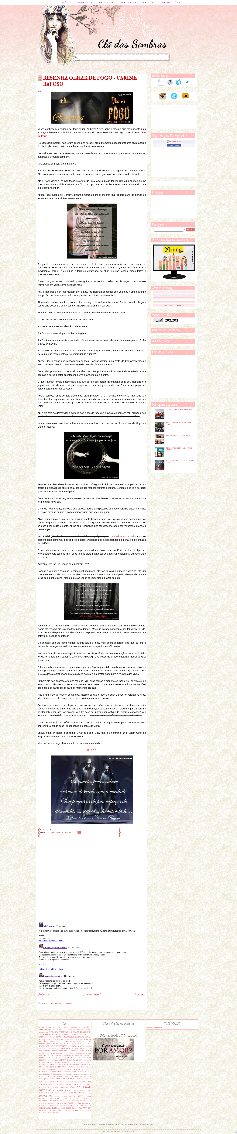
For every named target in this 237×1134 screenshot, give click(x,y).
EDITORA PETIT (77, 1062)
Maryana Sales (115, 1131)
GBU (40, 1074)
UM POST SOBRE (64, 1108)
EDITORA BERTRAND (83, 1048)
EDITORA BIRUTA (45, 1051)
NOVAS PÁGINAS (85, 1090)
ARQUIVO (149, 2)
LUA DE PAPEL (54, 1084)
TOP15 (54, 1108)
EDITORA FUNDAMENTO (63, 1055)
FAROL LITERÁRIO (78, 1072)
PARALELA (87, 1093)
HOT (49, 1079)
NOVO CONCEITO (46, 1093)
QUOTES (78, 1099)
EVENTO (55, 1072)
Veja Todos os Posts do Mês (174, 305)
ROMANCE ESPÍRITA (79, 1101)
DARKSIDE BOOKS (83, 1037)
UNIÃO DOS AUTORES (81, 1108)
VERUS (88, 1110)
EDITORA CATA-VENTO (47, 1053)
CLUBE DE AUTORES (84, 1034)
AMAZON (61, 1029)
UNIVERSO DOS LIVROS (48, 1110)
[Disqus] (92, 885)
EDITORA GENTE (54, 1058)
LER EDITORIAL (64, 1082)
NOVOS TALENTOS (75, 1093)
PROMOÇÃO (66, 1098)
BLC (46, 1032)
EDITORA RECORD (54, 1065)
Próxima (140, 994)
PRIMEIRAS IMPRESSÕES (49, 1098)
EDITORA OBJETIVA (46, 1062)
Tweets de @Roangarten (154, 1027)
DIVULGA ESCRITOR (58, 1046)
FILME (88, 1072)
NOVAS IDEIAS (74, 1090)
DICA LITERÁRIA (84, 1044)
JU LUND (80, 1079)
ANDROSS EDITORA (75, 1030)
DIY (69, 1046)
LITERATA (74, 1082)
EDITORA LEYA (85, 1060)
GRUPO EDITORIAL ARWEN (51, 1076)
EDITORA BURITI (57, 1051)
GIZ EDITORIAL (86, 1074)
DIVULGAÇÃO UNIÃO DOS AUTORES (178, 435)
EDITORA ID (86, 1058)
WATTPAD (42, 1112)
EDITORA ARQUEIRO (66, 1048)
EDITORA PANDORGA (62, 1062)
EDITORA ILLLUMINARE (48, 1060)
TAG (77, 1106)
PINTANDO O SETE (60, 1096)
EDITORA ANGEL (51, 1048)
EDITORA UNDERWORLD (47, 1069)
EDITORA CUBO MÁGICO (65, 1053)
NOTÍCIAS (45, 1090)
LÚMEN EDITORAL (66, 1084)
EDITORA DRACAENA (83, 1053)
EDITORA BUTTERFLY (70, 1051)
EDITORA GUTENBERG (71, 1058)
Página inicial (92, 994)
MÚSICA (72, 1087)
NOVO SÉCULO (60, 1093)
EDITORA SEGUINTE (58, 1067)
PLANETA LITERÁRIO (77, 1096)
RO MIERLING (65, 1101)
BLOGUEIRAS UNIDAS (76, 1032)
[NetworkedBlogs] (174, 141)
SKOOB (91, 750)
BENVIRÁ (88, 1030)
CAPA (61, 1035)
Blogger (151, 1124)
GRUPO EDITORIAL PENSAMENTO (77, 1076)
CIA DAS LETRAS (70, 1034)
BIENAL (42, 1032)
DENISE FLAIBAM (46, 1039)
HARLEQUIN (43, 1079)
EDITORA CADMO (84, 1051)
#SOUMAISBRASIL (47, 1029)
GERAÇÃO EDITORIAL (51, 1074)
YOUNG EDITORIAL (53, 1112)
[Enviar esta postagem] (39, 90)
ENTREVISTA (45, 1072)
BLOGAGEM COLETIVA (58, 1032)
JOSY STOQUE (69, 1079)
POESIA (88, 1096)
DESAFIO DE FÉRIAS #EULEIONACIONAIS (69, 1039)
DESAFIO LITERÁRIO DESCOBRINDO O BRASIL (66, 1041)
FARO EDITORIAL (65, 1072)
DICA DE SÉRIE (70, 1044)
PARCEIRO (56, 832)
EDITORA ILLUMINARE (68, 1060)
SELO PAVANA (50, 1103)
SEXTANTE (54, 1106)
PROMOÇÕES (171, 2)
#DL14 (41, 1027)
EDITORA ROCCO (69, 1065)
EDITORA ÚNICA (64, 1069)
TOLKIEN (83, 1106)
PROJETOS (106, 2)
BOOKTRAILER (52, 1034)
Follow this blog (174, 145)
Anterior (43, 994)
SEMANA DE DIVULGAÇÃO (68, 1103)
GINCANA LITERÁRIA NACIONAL (69, 1074)
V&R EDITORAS (64, 1110)
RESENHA (66, 832)
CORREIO (59, 1037)
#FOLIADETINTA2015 (60, 1027)
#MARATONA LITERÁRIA (81, 1027)
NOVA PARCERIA (60, 1090)
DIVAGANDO (44, 1046)
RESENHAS (85, 2)
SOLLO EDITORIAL (67, 1106)
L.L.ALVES (87, 1079)
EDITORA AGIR (78, 1046)
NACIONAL (84, 1087)
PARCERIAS (129, 2)
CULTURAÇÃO (69, 1037)
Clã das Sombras (132, 43)
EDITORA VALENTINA (82, 1069)
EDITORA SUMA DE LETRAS (79, 1067)
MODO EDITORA (61, 1087)
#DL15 (48, 1027)
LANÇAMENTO (48, 1081)
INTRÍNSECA (57, 1079)
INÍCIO (66, 2)
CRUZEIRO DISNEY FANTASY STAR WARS (179, 410)
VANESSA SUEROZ (77, 1110)
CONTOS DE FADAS (47, 1037)
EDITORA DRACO (46, 1055)
